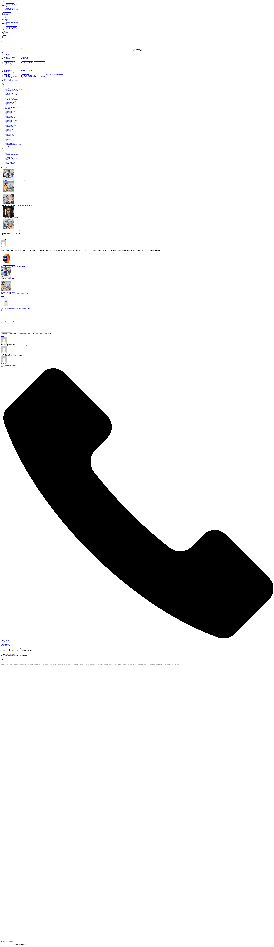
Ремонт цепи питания (11, 104)
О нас (4, 17)
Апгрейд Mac (7, 58)
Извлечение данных (27, 62)
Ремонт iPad (6, 55)
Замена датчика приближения (13, 95)
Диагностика (9, 93)
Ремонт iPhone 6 (10, 116)
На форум (3, 366)
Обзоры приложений (11, 10)
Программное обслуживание (27, 54)
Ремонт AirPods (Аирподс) (10, 61)
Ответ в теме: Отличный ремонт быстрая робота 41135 (14, 345)
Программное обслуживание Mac (14, 89)
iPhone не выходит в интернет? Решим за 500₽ (18, 308)
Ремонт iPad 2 (9, 129)
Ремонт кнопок (10, 102)
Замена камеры (10, 98)
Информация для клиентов (12, 9)
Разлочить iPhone (8, 63)
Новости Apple (10, 3)
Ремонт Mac (6, 138)
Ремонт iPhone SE (10, 126)
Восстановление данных (12, 90)
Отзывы (5, 15)
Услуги (2, 83)
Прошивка (25, 57)
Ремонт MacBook (10, 140)
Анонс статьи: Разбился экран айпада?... (16, 180)
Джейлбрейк (25, 58)
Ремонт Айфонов (8, 54)
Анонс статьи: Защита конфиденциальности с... (17, 230)
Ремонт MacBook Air (11, 142)
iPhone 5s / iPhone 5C (37, 236)
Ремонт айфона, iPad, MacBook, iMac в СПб (11, 236)
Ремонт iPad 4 (9, 131)
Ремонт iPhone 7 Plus (11, 122)
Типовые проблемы (11, 6)
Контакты (5, 14)
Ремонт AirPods (7, 86)
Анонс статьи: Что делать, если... (14, 193)
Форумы (25, 236)
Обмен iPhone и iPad (50, 59)
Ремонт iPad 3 (9, 130)
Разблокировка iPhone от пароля (11, 64)
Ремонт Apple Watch (8, 62)
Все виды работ (7, 88)
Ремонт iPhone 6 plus (11, 117)
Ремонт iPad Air (10, 133)
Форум (5, 13)
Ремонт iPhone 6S (10, 119)
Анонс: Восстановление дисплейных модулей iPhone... (19, 205)
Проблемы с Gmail (47, 236)
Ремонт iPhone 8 (10, 124)
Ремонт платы (9, 103)
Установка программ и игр (28, 59)
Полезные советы (10, 8)
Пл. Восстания (33, 48)
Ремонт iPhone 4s (10, 111)
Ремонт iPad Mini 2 (10, 137)
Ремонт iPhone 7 (10, 121)
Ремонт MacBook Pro (11, 143)
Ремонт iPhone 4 (10, 110)
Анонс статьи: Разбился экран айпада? (10, 279)
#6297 (11, 239)
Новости (5, 1)
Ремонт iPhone (6, 108)
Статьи (5, 5)
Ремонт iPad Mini (10, 135)
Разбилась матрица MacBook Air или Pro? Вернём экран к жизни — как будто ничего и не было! (30, 333)
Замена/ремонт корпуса (12, 99)
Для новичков (9, 157)
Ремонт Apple (4, 52)
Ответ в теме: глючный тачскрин (9, 365)
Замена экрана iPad (11, 92)
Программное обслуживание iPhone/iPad (16, 101)
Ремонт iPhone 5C (10, 113)
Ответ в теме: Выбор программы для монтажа (12, 355)
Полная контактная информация (11, 652)
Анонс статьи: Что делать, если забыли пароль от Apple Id (15, 293)
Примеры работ (10, 163)
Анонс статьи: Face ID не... (12, 217)
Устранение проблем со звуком (13, 106)
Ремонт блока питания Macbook (14, 144)
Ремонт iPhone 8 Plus (11, 125)
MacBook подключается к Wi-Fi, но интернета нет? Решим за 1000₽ (23, 321)
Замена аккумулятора (11, 94)
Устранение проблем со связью (13, 107)
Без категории (6, 146)
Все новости (4, 294)
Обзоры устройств (10, 161)
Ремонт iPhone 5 (10, 112)
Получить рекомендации (20, 944)
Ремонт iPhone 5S (10, 115)
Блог (7, 152)
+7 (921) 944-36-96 (5, 48)
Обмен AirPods (59, 59)
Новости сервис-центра (12, 4)
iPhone (29, 236)
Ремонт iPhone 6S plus (11, 120)
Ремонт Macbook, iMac (9, 57)
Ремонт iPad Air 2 (10, 134)
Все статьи (3, 334)
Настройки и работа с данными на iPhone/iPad (33, 61)
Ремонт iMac (9, 139)
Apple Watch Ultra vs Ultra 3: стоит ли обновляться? (13, 266)
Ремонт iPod (7, 59)
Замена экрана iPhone (11, 97)
